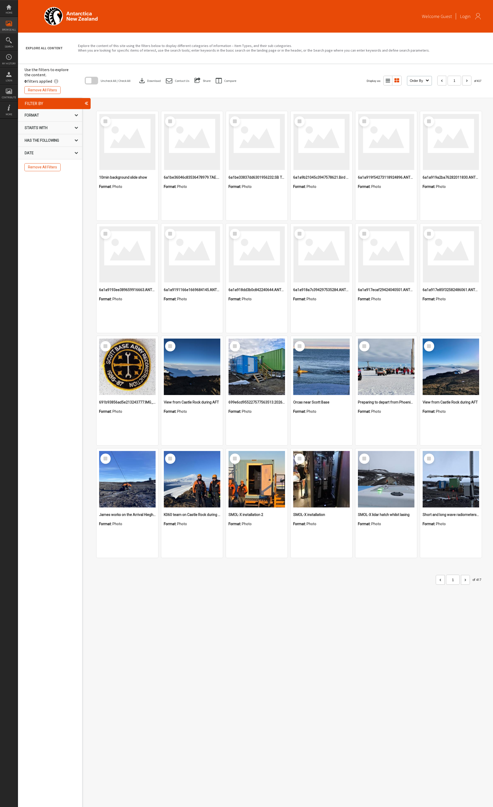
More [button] (9, 114)
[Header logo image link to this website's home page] (71, 8)
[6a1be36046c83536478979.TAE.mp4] (192, 142)
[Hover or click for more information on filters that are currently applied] (56, 81)
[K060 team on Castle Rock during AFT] (192, 479)
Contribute (9, 97)
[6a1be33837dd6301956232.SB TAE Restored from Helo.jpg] (257, 142)
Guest (446, 16)
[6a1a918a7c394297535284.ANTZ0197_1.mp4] (321, 254)
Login (9, 80)
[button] (177, 81)
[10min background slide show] (127, 142)
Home (9, 12)
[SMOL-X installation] (321, 479)
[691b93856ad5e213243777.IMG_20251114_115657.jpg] (127, 367)
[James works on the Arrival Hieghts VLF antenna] (127, 479)
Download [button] (149, 80)
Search (9, 46)
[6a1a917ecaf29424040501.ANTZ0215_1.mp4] (386, 254)
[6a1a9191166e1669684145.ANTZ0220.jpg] (192, 254)
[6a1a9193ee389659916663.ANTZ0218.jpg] (127, 254)
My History (9, 63)
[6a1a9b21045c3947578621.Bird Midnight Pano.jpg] (321, 142)
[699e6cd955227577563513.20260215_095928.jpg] (257, 367)
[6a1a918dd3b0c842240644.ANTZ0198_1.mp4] (257, 254)
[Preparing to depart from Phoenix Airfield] (386, 367)
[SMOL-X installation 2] (257, 479)
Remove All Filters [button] (42, 90)
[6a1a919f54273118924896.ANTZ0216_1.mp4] (386, 142)
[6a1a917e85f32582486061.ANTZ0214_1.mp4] (451, 254)
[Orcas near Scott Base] (321, 367)
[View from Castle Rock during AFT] (192, 367)
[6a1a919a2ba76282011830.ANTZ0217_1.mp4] (451, 142)
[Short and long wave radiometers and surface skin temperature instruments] (451, 479)
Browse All (9, 29)
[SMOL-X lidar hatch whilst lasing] (386, 479)
